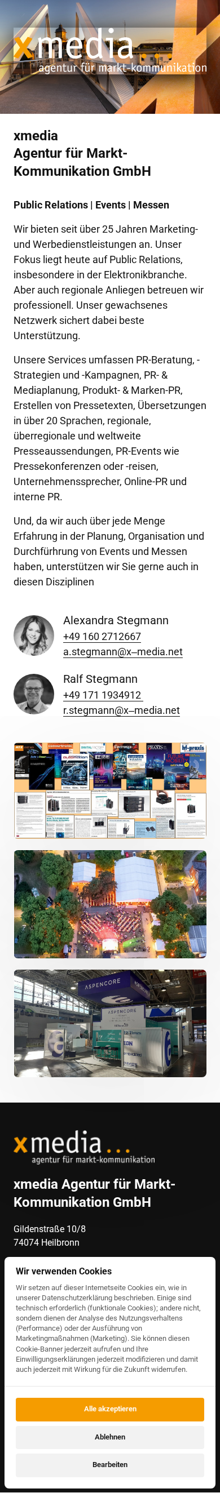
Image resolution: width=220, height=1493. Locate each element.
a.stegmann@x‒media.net (123, 651)
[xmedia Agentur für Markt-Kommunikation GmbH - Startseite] (84, 1147)
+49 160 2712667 (102, 636)
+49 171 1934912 (103, 695)
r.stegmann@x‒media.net (121, 710)
